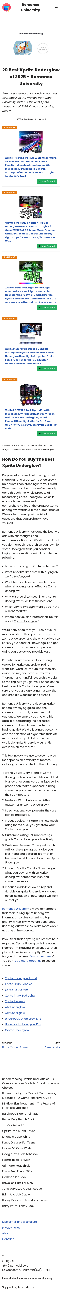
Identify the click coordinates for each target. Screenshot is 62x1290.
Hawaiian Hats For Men (17, 1183)
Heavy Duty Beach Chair (18, 1119)
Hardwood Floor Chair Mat (20, 1114)
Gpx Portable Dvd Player (18, 1131)
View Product (48, 181)
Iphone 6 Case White (16, 1137)
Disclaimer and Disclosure (19, 1222)
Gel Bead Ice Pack (14, 1177)
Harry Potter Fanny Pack (18, 1206)
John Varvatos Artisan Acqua (22, 1189)
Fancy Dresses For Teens (18, 1142)
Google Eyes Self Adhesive (20, 1154)
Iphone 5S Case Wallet (17, 1148)
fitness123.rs (26, 1287)
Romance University (15, 909)
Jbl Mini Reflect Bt (14, 1125)
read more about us (27, 961)
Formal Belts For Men (16, 1160)
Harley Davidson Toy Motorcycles (25, 1200)
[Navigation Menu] (56, 7)
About (6, 1233)
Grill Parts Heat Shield (16, 1166)
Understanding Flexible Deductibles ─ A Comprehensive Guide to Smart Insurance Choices (30, 1083)
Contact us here (40, 956)
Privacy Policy (11, 1228)
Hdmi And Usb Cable (16, 1194)
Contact (8, 1239)
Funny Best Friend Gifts (17, 1171)
